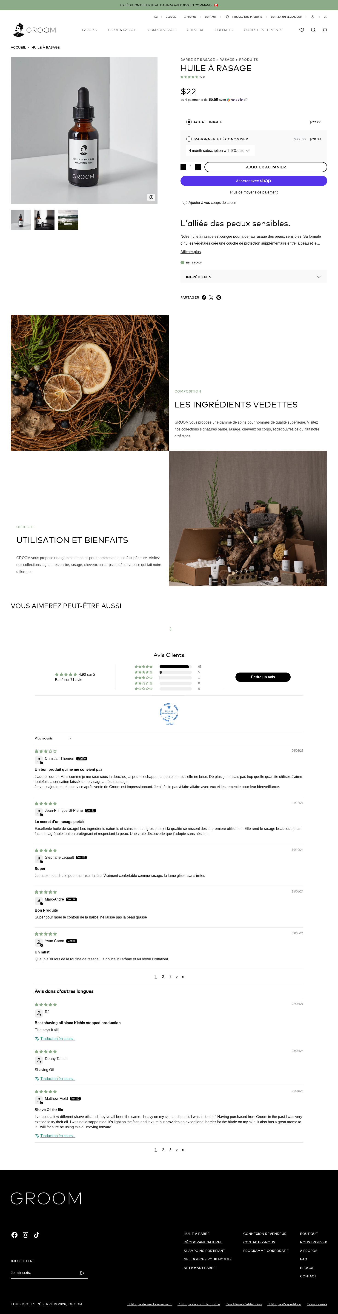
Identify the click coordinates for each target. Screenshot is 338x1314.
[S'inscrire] (82, 1273)
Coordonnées (317, 1304)
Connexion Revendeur (264, 1233)
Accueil (18, 47)
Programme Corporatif (266, 1250)
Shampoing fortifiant (204, 1250)
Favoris (89, 30)
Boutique (309, 1233)
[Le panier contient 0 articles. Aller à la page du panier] (324, 30)
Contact (308, 1276)
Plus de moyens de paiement (254, 192)
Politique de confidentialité (199, 1304)
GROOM (75, 1304)
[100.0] (169, 712)
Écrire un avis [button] (263, 677)
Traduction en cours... (57, 1039)
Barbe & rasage (122, 30)
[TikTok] (36, 1235)
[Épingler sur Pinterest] (218, 297)
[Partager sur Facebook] (204, 297)
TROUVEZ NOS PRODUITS (247, 16)
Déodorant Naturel (203, 1242)
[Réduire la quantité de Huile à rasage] (183, 167)
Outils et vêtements (263, 30)
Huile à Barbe (197, 1233)
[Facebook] (14, 1235)
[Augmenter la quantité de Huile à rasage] (198, 167)
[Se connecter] (312, 17)
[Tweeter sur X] (211, 297)
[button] (189, 76)
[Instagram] (25, 1235)
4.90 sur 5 (87, 674)
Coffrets (223, 30)
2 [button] (163, 977)
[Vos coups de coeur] (302, 30)
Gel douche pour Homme (208, 1259)
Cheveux (195, 30)
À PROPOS (190, 16)
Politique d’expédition (284, 1304)
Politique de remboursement (149, 1304)
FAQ (155, 16)
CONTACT (210, 16)
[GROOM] (34, 30)
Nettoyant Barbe (200, 1267)
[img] (46, 751)
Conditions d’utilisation (244, 1304)
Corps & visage (161, 30)
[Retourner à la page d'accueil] (46, 1198)
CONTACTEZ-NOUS (259, 1242)
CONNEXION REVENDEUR (286, 16)
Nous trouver (313, 1242)
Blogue (171, 16)
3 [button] (170, 977)
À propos (308, 1250)
